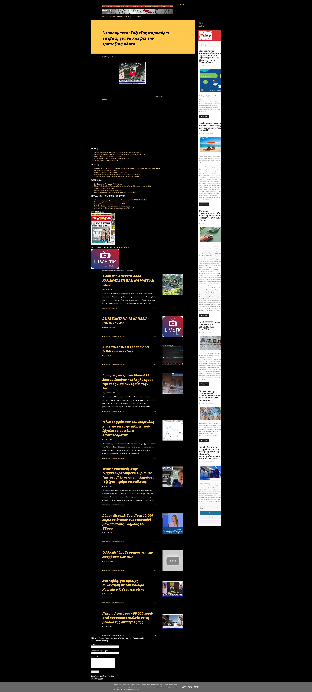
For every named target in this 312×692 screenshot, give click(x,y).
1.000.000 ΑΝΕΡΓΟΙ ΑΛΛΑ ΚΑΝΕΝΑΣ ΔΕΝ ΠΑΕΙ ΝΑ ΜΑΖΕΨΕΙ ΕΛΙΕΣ (128, 280)
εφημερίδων (107, 245)
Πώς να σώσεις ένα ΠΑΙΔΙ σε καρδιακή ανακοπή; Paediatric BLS (116, 192)
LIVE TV (200, 23)
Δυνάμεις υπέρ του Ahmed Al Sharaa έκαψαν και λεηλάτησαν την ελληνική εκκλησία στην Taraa (127, 168)
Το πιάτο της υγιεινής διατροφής (104, 188)
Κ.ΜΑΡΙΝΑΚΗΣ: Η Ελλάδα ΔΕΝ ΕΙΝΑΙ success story (125, 349)
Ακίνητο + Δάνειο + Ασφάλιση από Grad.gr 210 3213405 (121, 16)
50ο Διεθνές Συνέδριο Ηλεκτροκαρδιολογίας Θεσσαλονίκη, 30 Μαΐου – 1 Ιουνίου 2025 (122, 186)
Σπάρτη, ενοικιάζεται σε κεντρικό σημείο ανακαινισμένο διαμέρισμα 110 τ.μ (118, 152)
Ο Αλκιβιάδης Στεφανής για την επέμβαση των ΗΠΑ (127, 554)
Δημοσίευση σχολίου (118, 336)
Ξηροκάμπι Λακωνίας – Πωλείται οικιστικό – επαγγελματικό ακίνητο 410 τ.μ (119, 154)
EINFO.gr (201, 25)
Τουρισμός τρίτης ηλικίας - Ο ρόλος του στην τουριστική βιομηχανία (116, 176)
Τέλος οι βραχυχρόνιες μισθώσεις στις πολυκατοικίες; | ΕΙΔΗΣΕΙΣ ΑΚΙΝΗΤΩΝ (120, 200)
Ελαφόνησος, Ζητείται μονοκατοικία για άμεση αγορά (111, 202)
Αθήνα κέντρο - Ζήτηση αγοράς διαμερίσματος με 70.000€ (114, 208)
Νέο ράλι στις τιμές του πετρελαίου (105, 170)
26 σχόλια (114, 308)
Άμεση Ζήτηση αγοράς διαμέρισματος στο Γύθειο (110, 204)
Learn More (187, 687)
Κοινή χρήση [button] (158, 97)
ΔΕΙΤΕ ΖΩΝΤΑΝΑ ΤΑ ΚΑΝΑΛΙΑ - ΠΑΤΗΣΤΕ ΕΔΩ (126, 320)
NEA (199, 22)
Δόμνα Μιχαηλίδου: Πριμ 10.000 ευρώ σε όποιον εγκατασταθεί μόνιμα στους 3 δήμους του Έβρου (127, 522)
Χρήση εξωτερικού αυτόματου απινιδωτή (107, 190)
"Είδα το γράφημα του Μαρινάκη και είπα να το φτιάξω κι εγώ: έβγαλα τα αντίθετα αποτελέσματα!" (128, 428)
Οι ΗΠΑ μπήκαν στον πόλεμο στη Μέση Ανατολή (110, 172)
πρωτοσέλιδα (101, 245)
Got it (196, 687)
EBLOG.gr (106, 10)
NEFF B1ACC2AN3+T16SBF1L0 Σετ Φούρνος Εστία (111, 158)
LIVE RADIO (202, 27)
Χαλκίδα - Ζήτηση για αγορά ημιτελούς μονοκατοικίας (112, 206)
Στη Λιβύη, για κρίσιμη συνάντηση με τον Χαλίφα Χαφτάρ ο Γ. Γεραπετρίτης (123, 585)
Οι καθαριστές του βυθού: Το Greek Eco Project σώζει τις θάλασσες (117, 174)
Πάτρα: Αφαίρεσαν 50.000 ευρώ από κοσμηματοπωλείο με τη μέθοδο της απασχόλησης (127, 617)
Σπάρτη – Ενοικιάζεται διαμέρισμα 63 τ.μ (107, 160)
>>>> (155, 308)
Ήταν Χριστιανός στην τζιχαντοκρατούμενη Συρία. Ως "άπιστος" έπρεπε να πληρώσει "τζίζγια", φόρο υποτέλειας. (128, 475)
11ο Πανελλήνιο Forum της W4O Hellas (108, 184)
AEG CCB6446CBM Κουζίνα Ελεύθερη (107, 156)
